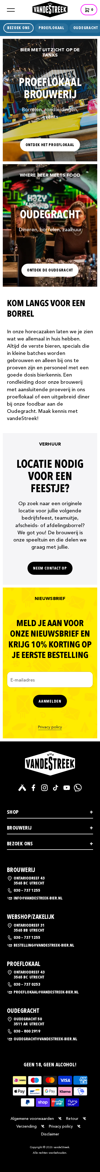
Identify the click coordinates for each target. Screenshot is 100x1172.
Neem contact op (50, 568)
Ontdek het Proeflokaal (50, 145)
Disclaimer (50, 1134)
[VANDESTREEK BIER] (50, 763)
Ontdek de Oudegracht (50, 270)
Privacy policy (50, 726)
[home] (50, 8)
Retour (72, 1118)
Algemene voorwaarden (32, 1118)
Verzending (26, 1126)
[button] (11, 10)
